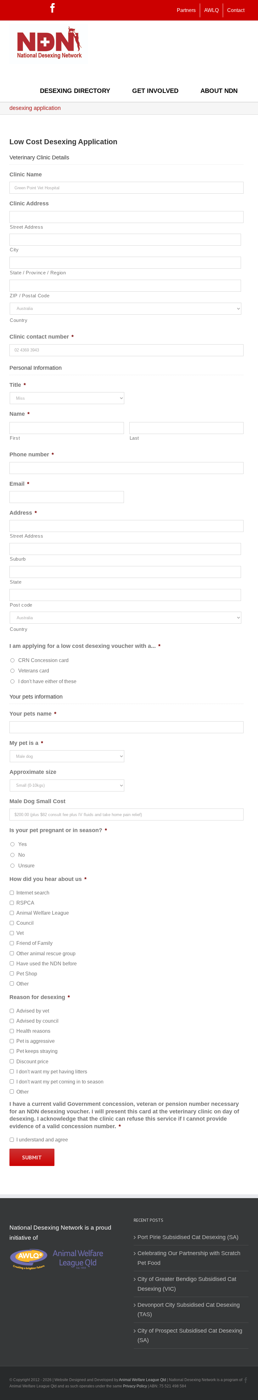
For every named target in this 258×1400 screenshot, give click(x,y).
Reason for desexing (39, 997)
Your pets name (32, 714)
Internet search (32, 892)
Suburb (18, 559)
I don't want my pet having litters (51, 1071)
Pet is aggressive (35, 1041)
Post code (21, 605)
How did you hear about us (48, 879)
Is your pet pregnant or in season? (58, 830)
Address (23, 513)
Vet (20, 933)
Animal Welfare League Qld (142, 1380)
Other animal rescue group (46, 953)
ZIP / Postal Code (29, 295)
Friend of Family (34, 943)
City (14, 249)
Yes (22, 844)
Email (19, 484)
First (15, 438)
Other (22, 983)
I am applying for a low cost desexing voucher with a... (84, 646)
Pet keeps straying (37, 1051)
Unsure (26, 865)
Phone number (31, 454)
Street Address (26, 227)
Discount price (32, 1061)
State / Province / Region (38, 272)
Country (19, 320)
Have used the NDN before (46, 963)
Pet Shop (26, 973)
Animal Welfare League (42, 913)
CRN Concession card (43, 660)
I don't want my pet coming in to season (60, 1081)
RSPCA (25, 903)
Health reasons (33, 1031)
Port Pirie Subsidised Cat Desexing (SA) (187, 1237)
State (15, 582)
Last (134, 438)
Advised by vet (32, 1011)
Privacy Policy (135, 1386)
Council (25, 923)
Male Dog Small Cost (37, 801)
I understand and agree (42, 1139)
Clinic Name (25, 174)
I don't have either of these (47, 681)
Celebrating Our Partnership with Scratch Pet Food (188, 1258)
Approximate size (32, 772)
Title (17, 385)
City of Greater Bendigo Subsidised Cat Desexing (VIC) (186, 1284)
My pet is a (26, 743)
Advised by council (37, 1021)
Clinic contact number (41, 337)
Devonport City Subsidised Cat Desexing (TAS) (188, 1309)
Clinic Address (29, 203)
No (21, 855)
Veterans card (33, 670)
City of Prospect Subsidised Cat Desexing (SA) (189, 1335)
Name (19, 414)
